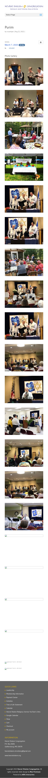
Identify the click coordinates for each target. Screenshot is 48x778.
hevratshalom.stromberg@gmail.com (18, 751)
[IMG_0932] (24, 389)
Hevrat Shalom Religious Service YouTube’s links (23, 712)
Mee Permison (35, 772)
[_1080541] (24, 516)
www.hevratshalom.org (13, 755)
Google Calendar (12, 715)
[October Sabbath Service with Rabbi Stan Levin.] (24, 199)
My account (10, 730)
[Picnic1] (24, 643)
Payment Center (12, 697)
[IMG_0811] (24, 357)
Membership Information (15, 694)
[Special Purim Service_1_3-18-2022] (24, 663)
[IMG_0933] (24, 453)
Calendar (9, 708)
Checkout (9, 726)
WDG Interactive (28, 775)
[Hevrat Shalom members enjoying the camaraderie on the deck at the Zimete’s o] (24, 262)
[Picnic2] (24, 611)
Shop (8, 719)
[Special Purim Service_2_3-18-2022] (24, 669)
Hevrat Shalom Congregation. (28, 769)
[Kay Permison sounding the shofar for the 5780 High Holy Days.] (24, 421)
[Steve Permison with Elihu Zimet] (24, 548)
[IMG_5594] (24, 103)
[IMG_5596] (24, 72)
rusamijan (10, 31)
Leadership (10, 690)
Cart (7, 723)
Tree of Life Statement (14, 705)
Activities (9, 701)
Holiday (12, 48)
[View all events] (40, 42)
